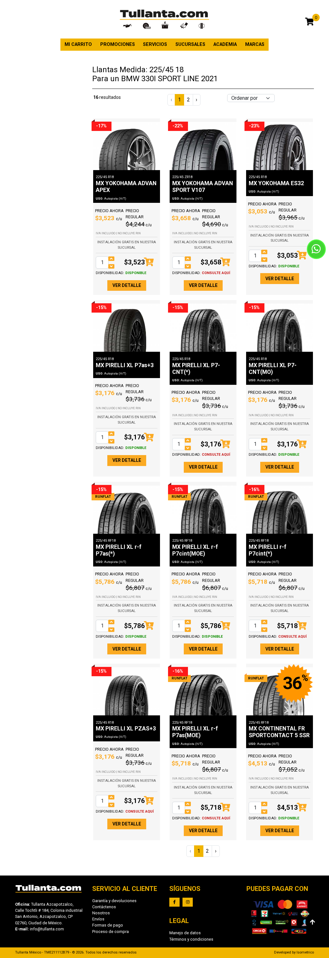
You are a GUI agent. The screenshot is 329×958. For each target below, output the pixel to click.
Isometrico (305, 952)
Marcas (254, 44)
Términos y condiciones (191, 939)
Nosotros (101, 913)
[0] (309, 23)
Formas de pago (107, 925)
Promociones (117, 44)
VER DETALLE (126, 285)
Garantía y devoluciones (114, 900)
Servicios (155, 44)
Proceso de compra (110, 931)
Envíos (98, 919)
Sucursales (190, 44)
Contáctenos (104, 906)
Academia (225, 44)
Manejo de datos (185, 932)
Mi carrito (78, 44)
